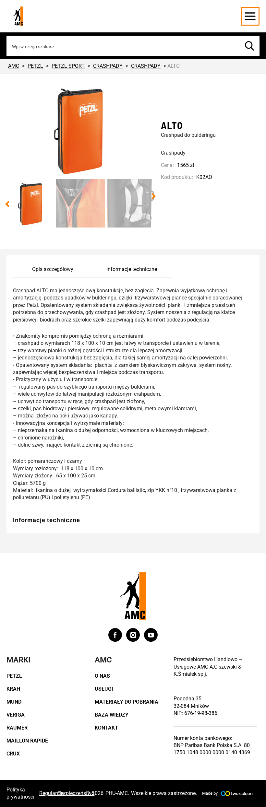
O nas (102, 676)
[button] (7, 204)
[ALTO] (80, 129)
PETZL (14, 676)
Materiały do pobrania (126, 702)
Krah (13, 689)
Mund (13, 702)
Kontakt (106, 728)
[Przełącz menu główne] (250, 16)
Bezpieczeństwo (75, 793)
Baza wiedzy (111, 715)
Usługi (104, 689)
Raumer (17, 728)
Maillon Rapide (27, 741)
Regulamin (51, 793)
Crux (13, 754)
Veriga (15, 715)
